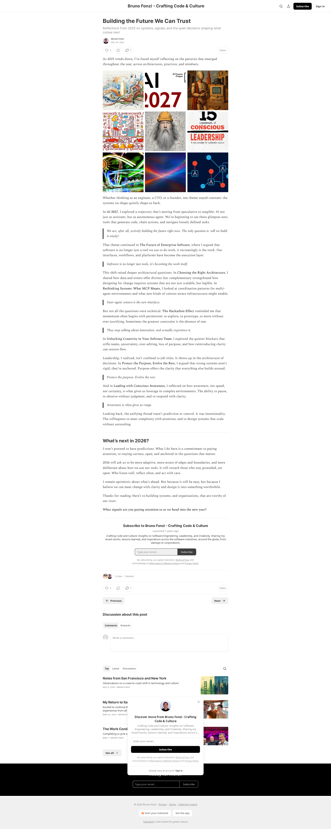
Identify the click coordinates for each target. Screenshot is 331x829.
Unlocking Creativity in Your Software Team (139, 338)
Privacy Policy (191, 760)
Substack (148, 821)
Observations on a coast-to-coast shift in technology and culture (141, 683)
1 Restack (129, 576)
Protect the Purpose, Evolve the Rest (148, 363)
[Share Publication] (288, 6)
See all (110, 753)
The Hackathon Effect (178, 311)
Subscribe (302, 6)
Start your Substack (156, 813)
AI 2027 (112, 211)
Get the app (182, 813)
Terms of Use (182, 757)
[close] (198, 702)
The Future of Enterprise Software (165, 244)
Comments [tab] (111, 625)
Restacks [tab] (126, 625)
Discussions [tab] (129, 668)
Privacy (163, 804)
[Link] (98, 441)
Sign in (320, 6)
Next (217, 600)
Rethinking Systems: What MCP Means (131, 288)
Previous (116, 600)
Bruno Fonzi (117, 39)
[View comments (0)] (118, 50)
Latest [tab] (115, 668)
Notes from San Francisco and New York (134, 678)
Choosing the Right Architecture (201, 272)
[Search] (281, 6)
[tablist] (118, 625)
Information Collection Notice (164, 760)
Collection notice (187, 804)
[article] (165, 685)
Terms (172, 804)
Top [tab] (107, 668)
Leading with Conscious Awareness (139, 385)
